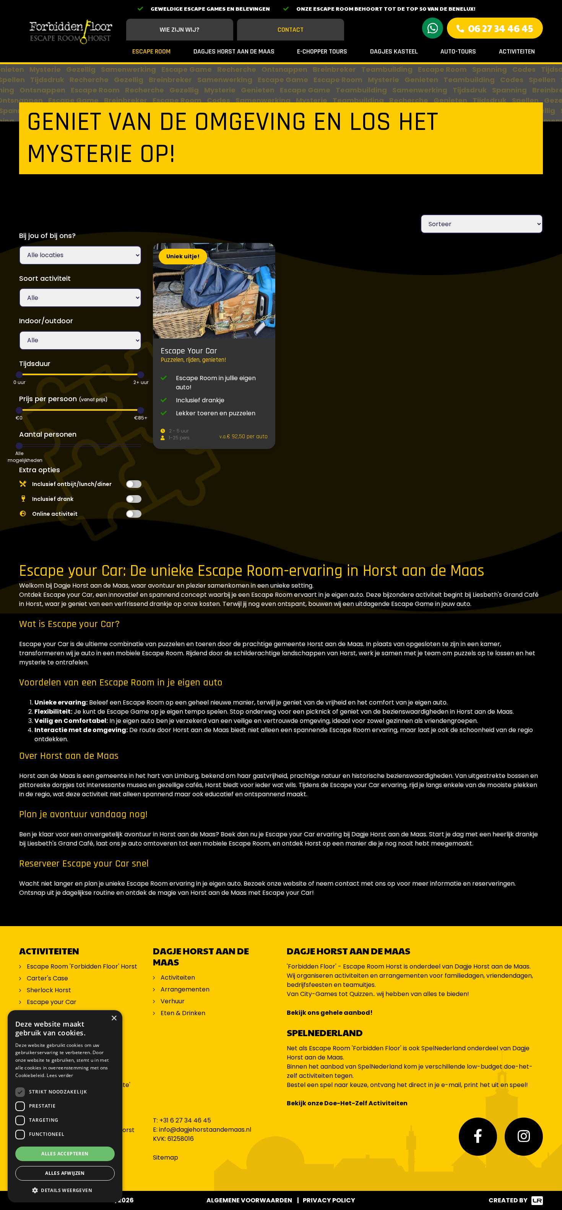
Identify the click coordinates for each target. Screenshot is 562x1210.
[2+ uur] (140, 374)
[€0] (19, 410)
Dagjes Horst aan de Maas (234, 51)
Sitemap (165, 1157)
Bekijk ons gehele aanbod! (330, 1012)
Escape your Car (51, 1002)
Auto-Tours (458, 51)
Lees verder (60, 1075)
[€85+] (140, 410)
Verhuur (173, 1001)
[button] (65, 1190)
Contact (291, 29)
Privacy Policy (329, 1200)
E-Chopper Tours (322, 51)
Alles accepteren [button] (64, 1153)
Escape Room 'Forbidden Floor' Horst (82, 966)
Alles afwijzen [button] (65, 1173)
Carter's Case (47, 978)
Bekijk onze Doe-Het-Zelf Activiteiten (347, 1103)
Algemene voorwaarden (249, 1200)
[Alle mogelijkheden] (19, 445)
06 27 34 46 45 (500, 28)
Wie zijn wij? (180, 29)
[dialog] (65, 1106)
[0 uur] (19, 374)
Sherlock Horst (49, 990)
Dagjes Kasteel (394, 51)
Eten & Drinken (183, 1013)
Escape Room (151, 51)
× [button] (114, 1018)
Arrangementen (185, 989)
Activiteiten (517, 51)
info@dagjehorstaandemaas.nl (205, 1129)
